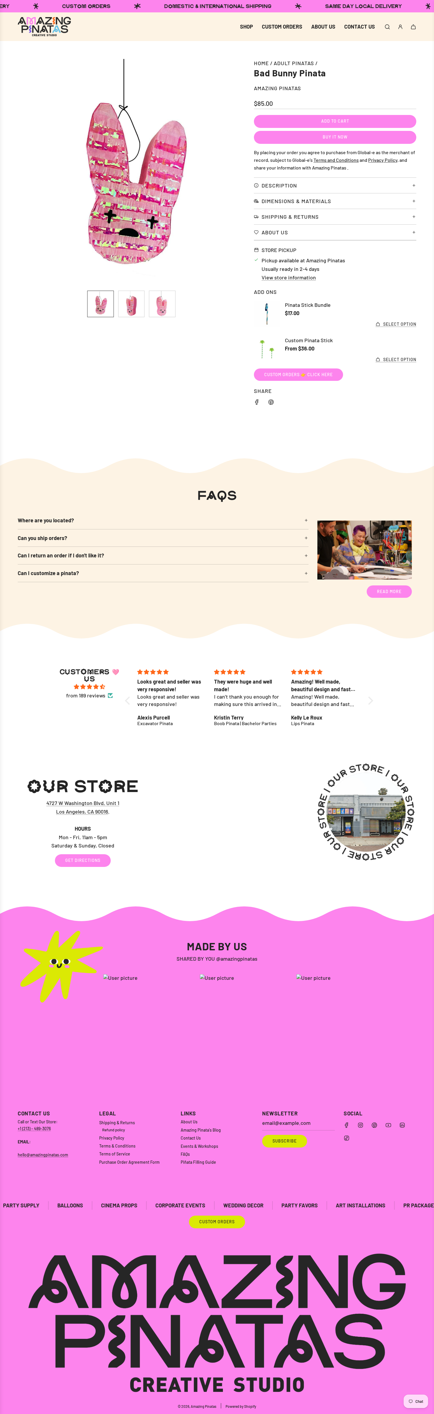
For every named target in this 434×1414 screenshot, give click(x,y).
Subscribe (285, 1140)
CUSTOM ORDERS (217, 1221)
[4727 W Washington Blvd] (217, 822)
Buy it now (335, 136)
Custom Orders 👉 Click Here (298, 374)
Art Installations (278, 1205)
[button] (25, 172)
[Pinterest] (374, 1125)
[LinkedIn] (402, 1125)
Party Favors (217, 1205)
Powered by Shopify (241, 1406)
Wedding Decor (161, 1205)
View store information (289, 277)
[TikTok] (346, 1138)
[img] (89, 686)
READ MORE (389, 591)
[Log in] (400, 26)
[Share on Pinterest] (271, 403)
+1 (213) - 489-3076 (34, 1128)
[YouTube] (388, 1125)
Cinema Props (36, 1205)
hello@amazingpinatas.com (43, 1154)
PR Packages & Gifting (350, 1205)
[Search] (387, 26)
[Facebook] (346, 1125)
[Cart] (413, 26)
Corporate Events (98, 1205)
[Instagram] (360, 1125)
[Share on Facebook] (256, 403)
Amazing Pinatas (277, 88)
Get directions (82, 860)
